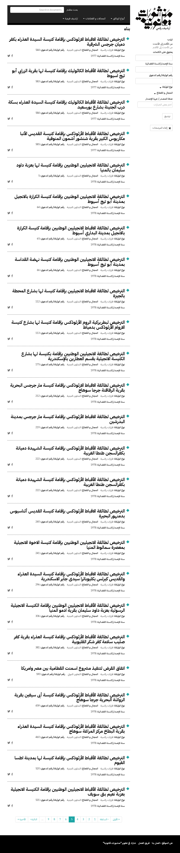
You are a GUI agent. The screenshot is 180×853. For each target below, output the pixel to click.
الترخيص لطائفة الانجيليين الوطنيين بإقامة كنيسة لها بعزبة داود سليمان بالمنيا (70, 167)
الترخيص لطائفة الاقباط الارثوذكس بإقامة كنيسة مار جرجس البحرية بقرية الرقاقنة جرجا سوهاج (67, 387)
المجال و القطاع (165, 93)
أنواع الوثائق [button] (118, 18)
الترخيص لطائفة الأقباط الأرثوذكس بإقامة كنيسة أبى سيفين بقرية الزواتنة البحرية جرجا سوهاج (69, 697)
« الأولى (116, 819)
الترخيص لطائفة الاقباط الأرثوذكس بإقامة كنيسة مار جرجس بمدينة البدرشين (68, 419)
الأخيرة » (22, 819)
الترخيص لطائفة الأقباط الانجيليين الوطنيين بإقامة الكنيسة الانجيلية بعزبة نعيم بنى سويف (68, 791)
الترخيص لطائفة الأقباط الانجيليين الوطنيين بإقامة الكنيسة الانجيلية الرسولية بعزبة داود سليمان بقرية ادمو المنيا (68, 608)
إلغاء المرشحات (160, 128)
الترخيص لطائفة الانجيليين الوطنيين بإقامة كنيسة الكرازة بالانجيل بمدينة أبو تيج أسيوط (69, 199)
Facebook (12, 55)
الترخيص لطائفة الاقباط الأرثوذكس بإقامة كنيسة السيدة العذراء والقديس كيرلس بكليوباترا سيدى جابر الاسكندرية (71, 576)
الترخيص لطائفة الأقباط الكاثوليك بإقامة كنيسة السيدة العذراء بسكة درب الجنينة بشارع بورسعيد (66, 104)
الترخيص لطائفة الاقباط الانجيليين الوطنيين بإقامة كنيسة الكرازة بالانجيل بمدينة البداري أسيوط (71, 230)
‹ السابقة (104, 819)
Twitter (8, 55)
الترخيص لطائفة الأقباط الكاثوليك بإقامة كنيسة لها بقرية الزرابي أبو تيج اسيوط (68, 73)
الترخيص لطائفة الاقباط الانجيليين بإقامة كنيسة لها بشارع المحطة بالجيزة (68, 293)
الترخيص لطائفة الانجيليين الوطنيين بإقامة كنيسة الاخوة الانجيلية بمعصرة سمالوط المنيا (69, 545)
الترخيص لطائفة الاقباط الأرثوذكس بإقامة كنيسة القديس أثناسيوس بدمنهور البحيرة (67, 513)
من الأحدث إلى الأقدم (163, 47)
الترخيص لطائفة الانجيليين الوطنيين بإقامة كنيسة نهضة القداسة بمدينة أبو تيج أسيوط (70, 262)
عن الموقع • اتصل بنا (162, 843)
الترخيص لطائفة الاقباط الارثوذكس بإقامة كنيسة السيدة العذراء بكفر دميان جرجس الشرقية (67, 41)
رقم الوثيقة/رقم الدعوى (161, 75)
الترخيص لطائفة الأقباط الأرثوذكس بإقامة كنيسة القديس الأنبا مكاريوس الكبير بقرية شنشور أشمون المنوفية (72, 136)
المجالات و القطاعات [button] (95, 18)
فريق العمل (144, 843)
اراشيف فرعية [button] (71, 18)
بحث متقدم (72, 10)
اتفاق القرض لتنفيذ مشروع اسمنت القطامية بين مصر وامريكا (73, 668)
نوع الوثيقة (167, 87)
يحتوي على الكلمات (163, 52)
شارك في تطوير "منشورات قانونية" (119, 843)
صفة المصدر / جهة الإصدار (159, 99)
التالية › (33, 819)
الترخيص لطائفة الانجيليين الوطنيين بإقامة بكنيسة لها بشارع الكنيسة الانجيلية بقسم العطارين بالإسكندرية (73, 356)
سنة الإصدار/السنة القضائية (159, 64)
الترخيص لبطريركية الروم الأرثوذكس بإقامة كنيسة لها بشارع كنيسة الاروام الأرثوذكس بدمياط (68, 324)
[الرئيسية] (154, 18)
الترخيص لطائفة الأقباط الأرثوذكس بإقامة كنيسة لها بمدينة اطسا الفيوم (70, 760)
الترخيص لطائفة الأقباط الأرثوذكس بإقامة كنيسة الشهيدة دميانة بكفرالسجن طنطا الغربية (70, 450)
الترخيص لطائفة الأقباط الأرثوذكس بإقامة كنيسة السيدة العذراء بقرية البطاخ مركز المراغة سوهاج (71, 729)
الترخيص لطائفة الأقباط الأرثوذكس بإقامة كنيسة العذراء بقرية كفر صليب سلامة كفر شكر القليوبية (69, 639)
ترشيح (167, 116)
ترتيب (170, 39)
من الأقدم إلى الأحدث (163, 44)
